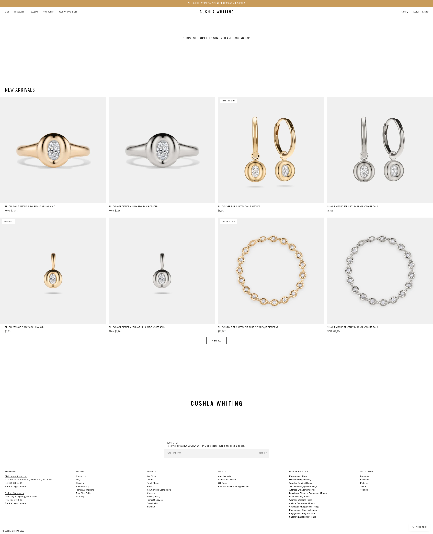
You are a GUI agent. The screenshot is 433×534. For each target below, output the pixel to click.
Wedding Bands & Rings (300, 483)
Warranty (80, 496)
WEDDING (34, 12)
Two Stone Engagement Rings (303, 486)
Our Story (151, 476)
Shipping (80, 483)
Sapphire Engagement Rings (302, 517)
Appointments (224, 476)
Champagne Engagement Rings (304, 507)
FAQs (78, 480)
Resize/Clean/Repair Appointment (233, 486)
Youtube (364, 490)
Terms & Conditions (85, 490)
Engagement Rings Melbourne (303, 510)
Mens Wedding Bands (299, 496)
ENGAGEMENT (20, 12)
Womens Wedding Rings (300, 500)
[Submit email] (263, 453)
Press (149, 486)
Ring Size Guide (83, 493)
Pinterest (364, 483)
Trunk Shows (153, 483)
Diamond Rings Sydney (300, 480)
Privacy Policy (153, 496)
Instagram (364, 476)
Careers (151, 493)
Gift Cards (222, 483)
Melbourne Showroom (16, 476)
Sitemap (151, 507)
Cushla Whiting (12, 531)
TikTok (363, 486)
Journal (150, 480)
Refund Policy (82, 486)
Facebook (364, 480)
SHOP (7, 12)
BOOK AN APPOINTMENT (68, 12)
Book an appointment (15, 486)
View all (216, 340)
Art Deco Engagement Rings (302, 490)
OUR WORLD (48, 12)
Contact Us (81, 476)
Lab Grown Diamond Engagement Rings (308, 493)
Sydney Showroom (14, 493)
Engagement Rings (298, 476)
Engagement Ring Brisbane (302, 513)
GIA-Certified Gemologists (159, 490)
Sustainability (153, 503)
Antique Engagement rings (302, 503)
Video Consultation (227, 480)
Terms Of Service (155, 500)
